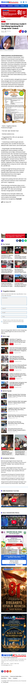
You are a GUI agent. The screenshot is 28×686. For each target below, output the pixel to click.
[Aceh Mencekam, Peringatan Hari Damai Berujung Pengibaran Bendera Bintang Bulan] (21, 278)
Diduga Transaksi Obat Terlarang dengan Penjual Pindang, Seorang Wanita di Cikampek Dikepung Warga (17, 395)
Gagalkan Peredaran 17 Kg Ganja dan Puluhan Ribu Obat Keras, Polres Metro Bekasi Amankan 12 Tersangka (16, 409)
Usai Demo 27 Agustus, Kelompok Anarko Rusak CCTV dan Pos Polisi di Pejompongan (7, 257)
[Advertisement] (14, 218)
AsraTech (5, 682)
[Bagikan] (25, 31)
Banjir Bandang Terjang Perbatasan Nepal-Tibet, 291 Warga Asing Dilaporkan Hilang (17, 415)
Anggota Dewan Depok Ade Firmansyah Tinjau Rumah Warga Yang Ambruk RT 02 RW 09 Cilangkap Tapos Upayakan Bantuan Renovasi (13, 463)
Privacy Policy (4, 676)
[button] (21, 2)
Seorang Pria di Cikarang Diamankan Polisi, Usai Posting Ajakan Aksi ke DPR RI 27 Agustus (16, 422)
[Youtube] (7, 671)
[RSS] (10, 671)
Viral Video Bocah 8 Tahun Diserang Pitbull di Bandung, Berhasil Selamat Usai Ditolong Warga (7, 271)
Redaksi (15, 678)
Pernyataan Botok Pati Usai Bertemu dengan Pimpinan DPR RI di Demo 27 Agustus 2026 (17, 429)
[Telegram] (23, 240)
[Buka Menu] (23, 2)
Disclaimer (4, 678)
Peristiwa (3, 21)
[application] (14, 522)
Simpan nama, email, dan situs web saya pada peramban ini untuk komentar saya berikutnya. (13, 321)
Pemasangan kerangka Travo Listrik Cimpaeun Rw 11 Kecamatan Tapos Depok (13, 482)
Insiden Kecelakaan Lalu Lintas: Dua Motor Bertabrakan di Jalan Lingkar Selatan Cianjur (7, 285)
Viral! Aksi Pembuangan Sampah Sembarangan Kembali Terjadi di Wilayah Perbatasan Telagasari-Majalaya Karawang (21, 257)
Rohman (3, 461)
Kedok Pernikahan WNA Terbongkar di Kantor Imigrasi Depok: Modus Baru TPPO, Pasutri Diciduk (17, 402)
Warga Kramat (4, 482)
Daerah (17, 252)
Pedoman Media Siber (16, 676)
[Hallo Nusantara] (10, 2)
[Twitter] (20, 240)
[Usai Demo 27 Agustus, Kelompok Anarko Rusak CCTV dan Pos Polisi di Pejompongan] (7, 250)
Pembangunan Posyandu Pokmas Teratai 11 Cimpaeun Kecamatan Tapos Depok (12, 475)
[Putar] (3, 528)
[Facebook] (17, 240)
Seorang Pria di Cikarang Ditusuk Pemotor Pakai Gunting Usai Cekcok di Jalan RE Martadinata (21, 271)
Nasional (17, 280)
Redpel (2, 31)
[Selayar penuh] (25, 528)
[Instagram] (5, 671)
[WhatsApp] (25, 240)
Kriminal (4, 252)
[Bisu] (22, 528)
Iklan (10, 678)
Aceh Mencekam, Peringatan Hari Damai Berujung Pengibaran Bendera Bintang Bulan (21, 285)
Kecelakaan (4, 280)
